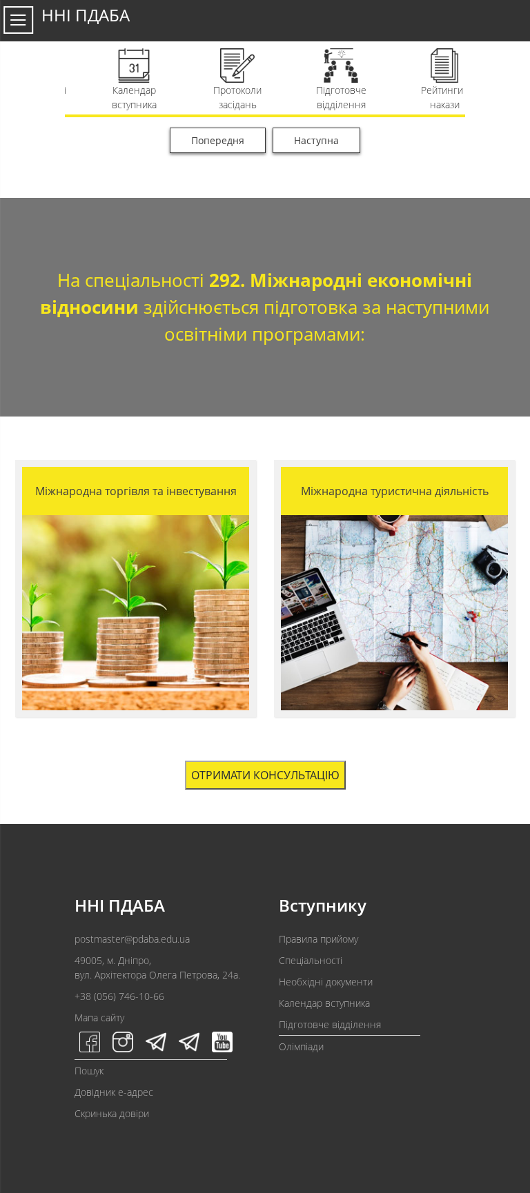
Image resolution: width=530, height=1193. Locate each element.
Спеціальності (310, 960)
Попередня (217, 140)
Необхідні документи (326, 981)
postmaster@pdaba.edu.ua (132, 938)
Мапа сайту (99, 1017)
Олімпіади (301, 1046)
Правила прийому (318, 938)
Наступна (316, 140)
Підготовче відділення (330, 1024)
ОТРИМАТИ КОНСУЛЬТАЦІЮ (265, 775)
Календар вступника (324, 1003)
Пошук (89, 1070)
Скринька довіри (112, 1113)
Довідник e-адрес (114, 1092)
